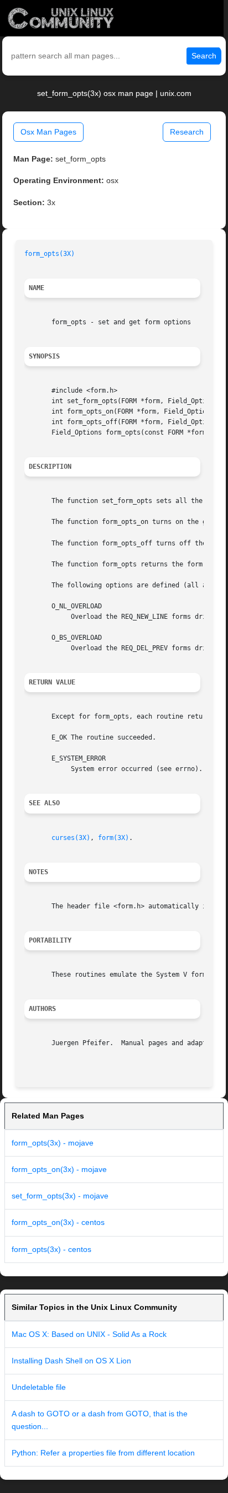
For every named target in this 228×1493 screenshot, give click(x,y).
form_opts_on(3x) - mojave (59, 1169)
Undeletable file (39, 1387)
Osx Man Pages (48, 131)
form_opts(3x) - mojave (53, 1142)
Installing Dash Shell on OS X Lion (71, 1360)
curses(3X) (70, 838)
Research (187, 131)
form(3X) (113, 838)
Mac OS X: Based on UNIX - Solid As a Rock (89, 1334)
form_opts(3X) (49, 254)
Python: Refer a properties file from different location (103, 1452)
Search (203, 55)
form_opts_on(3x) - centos (58, 1222)
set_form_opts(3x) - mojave (60, 1195)
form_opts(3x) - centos (51, 1249)
